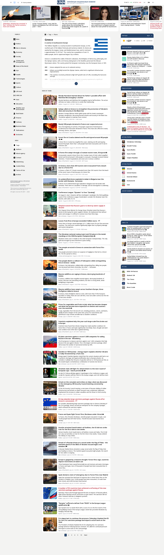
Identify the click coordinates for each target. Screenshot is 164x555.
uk (144, 2)
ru (153, 2)
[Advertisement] (137, 206)
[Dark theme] (18, 2)
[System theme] (14, 2)
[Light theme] (11, 2)
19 (81, 535)
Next (85, 535)
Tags (49, 34)
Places (56, 34)
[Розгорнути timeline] (76, 83)
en (149, 2)
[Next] (161, 18)
